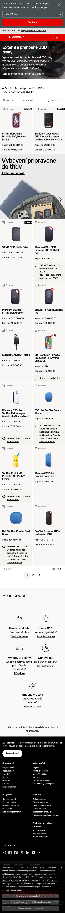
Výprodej (36, 777)
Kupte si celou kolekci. (49, 378)
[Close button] (59, 5)
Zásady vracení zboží (41, 805)
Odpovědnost (8, 771)
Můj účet (36, 767)
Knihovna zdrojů (39, 808)
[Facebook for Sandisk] (10, 853)
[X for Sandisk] (22, 853)
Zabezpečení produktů (42, 812)
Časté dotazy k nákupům (43, 783)
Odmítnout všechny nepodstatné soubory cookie (31, 902)
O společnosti (8, 767)
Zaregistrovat (12, 753)
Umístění (6, 780)
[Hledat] (61, 37)
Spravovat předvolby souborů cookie (31, 896)
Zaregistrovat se (46, 636)
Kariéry (5, 783)
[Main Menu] (4, 37)
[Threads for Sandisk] (39, 853)
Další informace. (47, 441)
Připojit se (19, 673)
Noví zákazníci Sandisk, (24, 30)
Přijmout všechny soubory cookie (31, 908)
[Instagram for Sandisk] (4, 853)
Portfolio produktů (40, 771)
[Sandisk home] (16, 37)
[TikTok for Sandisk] (16, 853)
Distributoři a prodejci (41, 780)
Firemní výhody (9, 802)
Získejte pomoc (39, 799)
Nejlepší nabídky (39, 774)
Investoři (6, 774)
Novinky (6, 777)
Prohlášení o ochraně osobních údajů (23, 886)
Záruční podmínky (40, 802)
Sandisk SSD (13, 441)
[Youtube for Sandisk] (33, 852)
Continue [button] (32, 22)
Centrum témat (9, 799)
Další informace (19, 636)
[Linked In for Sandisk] (27, 852)
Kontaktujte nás (9, 787)
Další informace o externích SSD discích (23, 74)
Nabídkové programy (11, 812)
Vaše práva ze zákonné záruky (46, 815)
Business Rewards (10, 805)
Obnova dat (7, 808)
